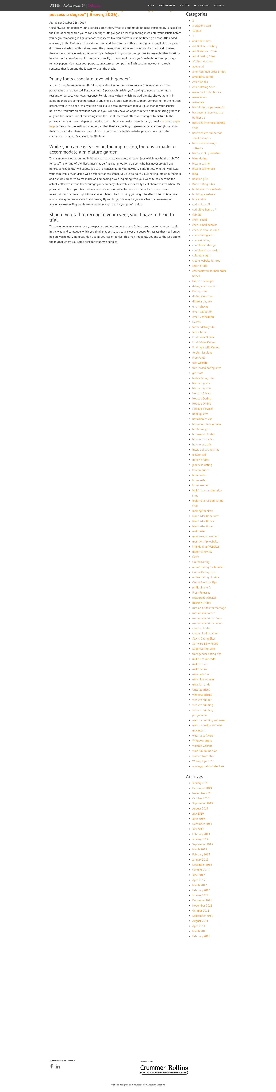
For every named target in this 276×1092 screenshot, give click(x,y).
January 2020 (200, 783)
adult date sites (201, 41)
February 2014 (201, 834)
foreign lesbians (202, 352)
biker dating (199, 158)
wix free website (202, 746)
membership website (205, 541)
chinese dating (201, 240)
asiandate (198, 102)
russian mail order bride (207, 618)
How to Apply (202, 5)
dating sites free (202, 296)
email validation (202, 311)
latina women (200, 485)
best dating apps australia (208, 107)
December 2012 (202, 864)
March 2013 (199, 849)
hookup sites (200, 414)
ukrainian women (203, 679)
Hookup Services (202, 408)
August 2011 (200, 921)
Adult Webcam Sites (204, 51)
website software (202, 735)
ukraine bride (200, 674)
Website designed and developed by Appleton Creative (138, 1084)
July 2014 (198, 829)
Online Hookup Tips (204, 582)
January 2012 (200, 895)
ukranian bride (201, 684)
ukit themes (199, 669)
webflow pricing (202, 695)
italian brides (200, 460)
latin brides (199, 475)
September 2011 (202, 916)
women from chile (203, 756)
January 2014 (200, 839)
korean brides (200, 470)
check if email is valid (205, 230)
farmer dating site (203, 327)
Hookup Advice (201, 393)
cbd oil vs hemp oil (204, 209)
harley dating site (203, 378)
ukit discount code (203, 659)
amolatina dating (203, 77)
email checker (200, 306)
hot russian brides (203, 434)
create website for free (206, 260)
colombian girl (201, 255)
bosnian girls (200, 179)
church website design (206, 250)
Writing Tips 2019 (203, 761)
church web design (204, 245)
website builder (201, 700)
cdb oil (196, 214)
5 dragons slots (201, 25)
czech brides (200, 265)
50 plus (197, 31)
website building (202, 705)
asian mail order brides (206, 92)
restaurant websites (204, 597)
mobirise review (202, 552)
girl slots (197, 373)
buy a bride (199, 199)
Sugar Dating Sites (203, 649)
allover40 (198, 66)
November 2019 (202, 793)
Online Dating (201, 562)
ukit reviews (199, 664)
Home (151, 5)
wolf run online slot (204, 751)
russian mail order (203, 613)
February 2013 (201, 854)
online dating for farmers (207, 567)
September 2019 (202, 803)
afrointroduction (202, 61)
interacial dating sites (205, 449)
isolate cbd (199, 454)
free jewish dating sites (206, 368)
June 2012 (198, 875)
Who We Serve (167, 5)
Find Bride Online (203, 337)
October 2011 (200, 910)
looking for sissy (202, 511)
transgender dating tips (206, 654)
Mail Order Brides (203, 521)
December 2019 (202, 788)
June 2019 (198, 819)
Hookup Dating (201, 398)
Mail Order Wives (202, 526)
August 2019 (200, 808)
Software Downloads (205, 643)
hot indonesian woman (206, 424)
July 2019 (198, 813)
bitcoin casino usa (203, 168)
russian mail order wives (207, 623)
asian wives (199, 97)
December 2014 (202, 824)
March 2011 (199, 931)
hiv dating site (201, 383)
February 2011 (201, 936)
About (184, 5)
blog (195, 174)
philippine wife (201, 587)
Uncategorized (201, 689)
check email (199, 220)
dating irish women (204, 286)
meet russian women (205, 536)
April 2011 (198, 926)
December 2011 (202, 900)
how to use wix (201, 444)
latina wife (198, 480)
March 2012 (199, 885)
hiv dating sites (201, 388)
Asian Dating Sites (203, 87)
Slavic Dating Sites (204, 638)
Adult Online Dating (204, 46)
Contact (219, 5)
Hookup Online (201, 403)
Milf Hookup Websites (205, 546)
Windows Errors (202, 740)
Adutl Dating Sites (203, 56)
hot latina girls (201, 429)
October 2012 (200, 870)
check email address (204, 225)
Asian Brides (200, 82)
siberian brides (201, 628)
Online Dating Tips (203, 572)
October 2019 (200, 798)
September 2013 (202, 844)
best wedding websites (206, 153)
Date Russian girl (203, 281)
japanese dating (202, 465)
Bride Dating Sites (203, 184)
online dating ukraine (205, 577)
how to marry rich (203, 439)
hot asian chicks (202, 419)
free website (199, 363)
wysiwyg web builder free (208, 766)
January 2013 (200, 859)
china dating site (202, 235)
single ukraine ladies (205, 633)
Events (196, 322)
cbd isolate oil (201, 204)
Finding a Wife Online (205, 347)
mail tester (199, 531)
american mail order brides (209, 71)
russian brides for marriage (209, 608)
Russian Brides (201, 603)
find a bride (199, 332)
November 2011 (202, 905)
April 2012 (198, 880)
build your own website (206, 189)
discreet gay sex (202, 301)
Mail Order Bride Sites (205, 516)
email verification (203, 317)
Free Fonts (198, 357)
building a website (203, 194)
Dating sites (199, 291)
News (195, 557)
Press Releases (201, 592)
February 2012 (201, 890)
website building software (208, 720)
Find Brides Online (203, 342)
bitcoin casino (201, 163)
